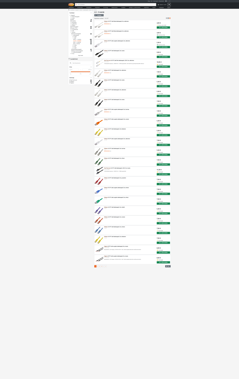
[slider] (70, 72)
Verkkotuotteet (114, 7)
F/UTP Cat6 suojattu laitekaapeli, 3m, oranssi (116, 119)
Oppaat (168, 7)
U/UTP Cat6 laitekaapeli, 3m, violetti (114, 207)
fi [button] (169, 1)
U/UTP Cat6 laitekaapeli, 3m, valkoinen (115, 89)
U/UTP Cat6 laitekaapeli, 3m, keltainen (115, 129)
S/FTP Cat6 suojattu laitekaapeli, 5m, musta (116, 256)
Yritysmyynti (155, 1)
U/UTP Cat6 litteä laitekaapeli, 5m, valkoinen (116, 21)
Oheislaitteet (88, 7)
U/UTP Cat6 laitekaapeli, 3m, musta (114, 50)
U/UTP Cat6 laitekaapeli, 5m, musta (114, 99)
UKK (151, 1)
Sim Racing (105, 7)
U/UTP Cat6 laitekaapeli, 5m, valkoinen (115, 70)
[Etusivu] (71, 4)
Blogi (149, 1)
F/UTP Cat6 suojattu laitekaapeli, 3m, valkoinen (117, 41)
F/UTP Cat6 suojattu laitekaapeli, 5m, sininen (116, 187)
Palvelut (154, 7)
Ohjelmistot (146, 7)
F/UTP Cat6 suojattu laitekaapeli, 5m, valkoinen (117, 138)
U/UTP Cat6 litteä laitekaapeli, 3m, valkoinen (116, 31)
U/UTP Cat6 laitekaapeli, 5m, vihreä (114, 158)
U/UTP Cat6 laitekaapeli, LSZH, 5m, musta (117, 168)
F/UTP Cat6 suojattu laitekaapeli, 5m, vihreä (116, 197)
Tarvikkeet (123, 7)
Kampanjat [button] (161, 7)
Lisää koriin (163, 27)
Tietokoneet (71, 7)
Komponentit (80, 7)
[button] (166, 1)
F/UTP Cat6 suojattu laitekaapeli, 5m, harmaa (116, 109)
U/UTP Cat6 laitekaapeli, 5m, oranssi (114, 217)
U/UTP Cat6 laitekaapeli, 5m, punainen (115, 178)
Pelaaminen (97, 7)
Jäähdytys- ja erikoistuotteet (134, 7)
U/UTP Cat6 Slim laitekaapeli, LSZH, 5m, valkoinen (119, 60)
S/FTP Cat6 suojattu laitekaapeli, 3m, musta (116, 246)
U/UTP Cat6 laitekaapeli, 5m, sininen (114, 226)
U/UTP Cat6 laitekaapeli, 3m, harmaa (114, 148)
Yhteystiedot (161, 1)
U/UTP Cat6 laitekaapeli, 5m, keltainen (115, 236)
